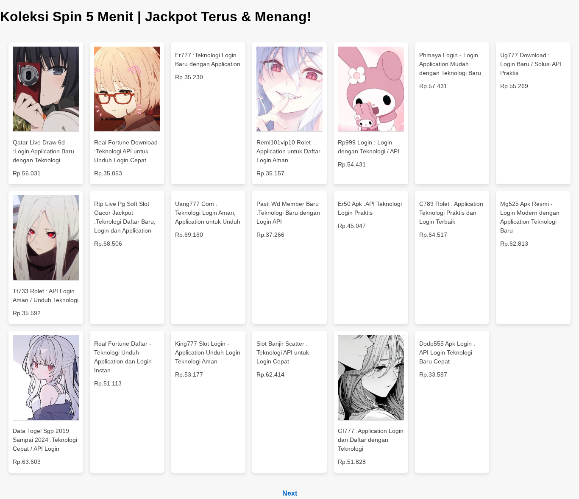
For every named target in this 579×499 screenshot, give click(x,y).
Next (289, 493)
